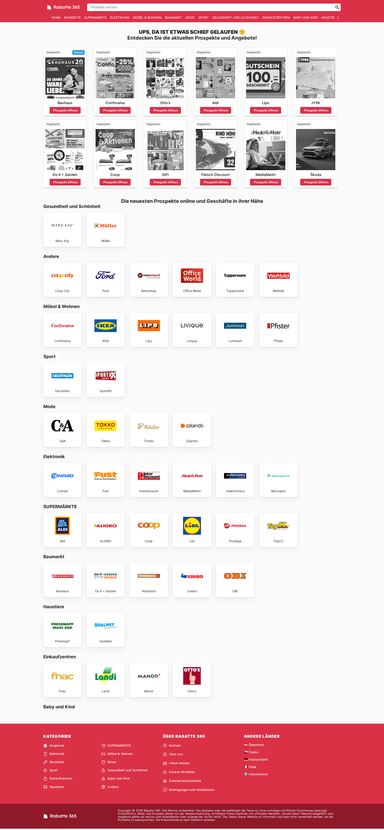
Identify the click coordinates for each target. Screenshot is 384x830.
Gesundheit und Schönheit (235, 17)
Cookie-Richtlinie (181, 772)
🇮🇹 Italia (250, 767)
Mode (190, 17)
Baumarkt (173, 17)
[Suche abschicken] (337, 7)
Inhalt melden (179, 763)
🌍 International (256, 774)
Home (55, 17)
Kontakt (175, 745)
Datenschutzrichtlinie (185, 781)
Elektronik (119, 17)
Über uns (176, 754)
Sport (203, 17)
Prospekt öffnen (65, 110)
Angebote (72, 17)
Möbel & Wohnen (147, 17)
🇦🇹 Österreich (254, 745)
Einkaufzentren (276, 17)
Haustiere (329, 17)
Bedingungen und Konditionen (191, 790)
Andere (113, 787)
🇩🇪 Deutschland (256, 759)
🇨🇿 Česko (251, 752)
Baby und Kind (306, 17)
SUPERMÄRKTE (95, 17)
